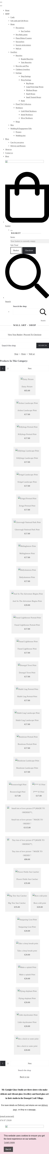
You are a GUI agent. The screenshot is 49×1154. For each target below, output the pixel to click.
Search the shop (24, 1070)
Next (29, 368)
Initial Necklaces (27, 115)
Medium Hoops (31, 90)
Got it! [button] (8, 1149)
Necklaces (19, 108)
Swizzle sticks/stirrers (23, 45)
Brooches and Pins (22, 66)
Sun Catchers (25, 31)
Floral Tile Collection (23, 104)
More (7, 139)
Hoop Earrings (26, 80)
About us (8, 149)
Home (7, 10)
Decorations (20, 28)
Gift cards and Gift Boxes (19, 21)
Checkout (29, 250)
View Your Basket (15, 335)
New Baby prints (21, 35)
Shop (16, 354)
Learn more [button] (9, 1142)
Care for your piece (17, 142)
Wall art (18, 49)
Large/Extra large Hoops (34, 87)
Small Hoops (30, 94)
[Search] (43, 312)
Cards (12, 17)
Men (12, 125)
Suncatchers (20, 42)
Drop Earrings (26, 76)
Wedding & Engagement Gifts (21, 129)
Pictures (18, 132)
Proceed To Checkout (32, 335)
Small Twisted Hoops (33, 97)
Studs (23, 101)
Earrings (19, 73)
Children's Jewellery (23, 69)
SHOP (7, 14)
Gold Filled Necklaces (29, 111)
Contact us (9, 153)
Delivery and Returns (17, 146)
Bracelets (19, 56)
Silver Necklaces (27, 118)
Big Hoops (30, 83)
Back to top (24, 1077)
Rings (18, 122)
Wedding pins (20, 136)
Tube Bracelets (26, 62)
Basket (16, 250)
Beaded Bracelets (27, 59)
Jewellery (13, 52)
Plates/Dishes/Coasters (24, 38)
